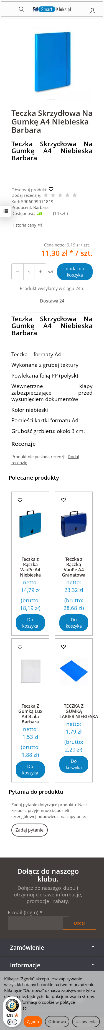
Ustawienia (86, 1021)
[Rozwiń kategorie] (7, 8)
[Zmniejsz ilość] (40, 271)
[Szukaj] (21, 8)
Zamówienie (27, 947)
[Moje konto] (92, 9)
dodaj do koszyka (75, 272)
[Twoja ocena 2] (53, 195)
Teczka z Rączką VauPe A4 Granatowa (73, 567)
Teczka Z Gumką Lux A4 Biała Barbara (30, 714)
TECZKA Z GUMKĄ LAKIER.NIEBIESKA (78, 711)
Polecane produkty (34, 477)
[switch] (12, 1022)
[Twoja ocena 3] (60, 195)
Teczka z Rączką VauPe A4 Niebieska (30, 567)
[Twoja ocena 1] (45, 195)
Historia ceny (24, 225)
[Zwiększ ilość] (17, 271)
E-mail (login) (23, 912)
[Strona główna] (52, 8)
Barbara (41, 207)
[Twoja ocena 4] (67, 195)
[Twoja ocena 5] (74, 195)
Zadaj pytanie (30, 830)
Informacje (25, 965)
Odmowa (57, 1021)
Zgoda (33, 1021)
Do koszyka (30, 623)
